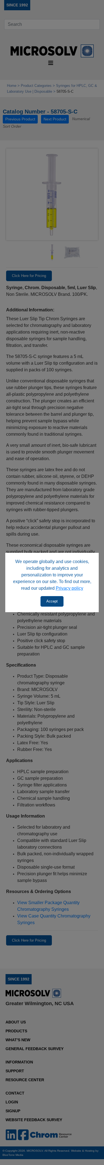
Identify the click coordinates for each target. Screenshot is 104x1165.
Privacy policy (69, 588)
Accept (52, 601)
